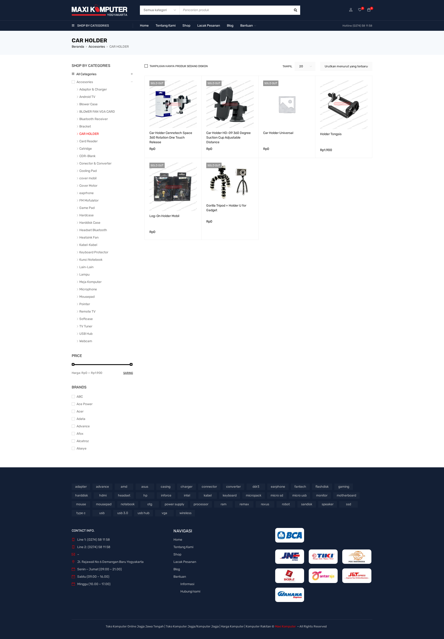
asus (144, 487)
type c (81, 513)
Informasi (187, 584)
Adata (81, 419)
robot (286, 504)
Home (177, 540)
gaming (343, 487)
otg (149, 504)
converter (233, 487)
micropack (253, 495)
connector (209, 487)
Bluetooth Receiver (93, 119)
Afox (80, 434)
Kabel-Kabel (88, 245)
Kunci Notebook (90, 260)
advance (102, 487)
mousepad (103, 504)
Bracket (85, 126)
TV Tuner (85, 326)
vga (164, 513)
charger (186, 487)
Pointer (84, 304)
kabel (208, 495)
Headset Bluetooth (93, 230)
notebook (128, 504)
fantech (300, 487)
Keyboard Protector (93, 252)
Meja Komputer (90, 282)
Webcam (85, 341)
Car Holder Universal (278, 133)
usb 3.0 (122, 513)
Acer (80, 411)
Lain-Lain (86, 267)
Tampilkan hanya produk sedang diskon (179, 66)
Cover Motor (88, 186)
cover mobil (87, 178)
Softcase (86, 319)
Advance (83, 426)
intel (187, 495)
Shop (177, 554)
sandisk (306, 504)
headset (124, 495)
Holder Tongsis (331, 134)
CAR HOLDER (89, 134)
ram (223, 504)
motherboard (346, 495)
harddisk (81, 495)
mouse (81, 504)
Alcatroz (83, 441)
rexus (265, 504)
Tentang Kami (183, 547)
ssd (348, 504)
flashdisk (322, 487)
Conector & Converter (95, 163)
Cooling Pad (88, 171)
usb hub (143, 513)
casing (165, 487)
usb (102, 513)
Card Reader (88, 141)
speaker (327, 504)
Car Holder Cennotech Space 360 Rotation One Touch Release (170, 137)
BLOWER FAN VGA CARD (97, 112)
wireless (185, 513)
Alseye (81, 448)
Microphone (88, 289)
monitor (321, 495)
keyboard (230, 495)
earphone (278, 487)
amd (124, 487)
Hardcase (86, 215)
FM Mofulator (89, 200)
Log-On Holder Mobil (164, 216)
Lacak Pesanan (184, 562)
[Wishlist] (359, 10)
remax (244, 504)
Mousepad (87, 297)
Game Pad (87, 208)
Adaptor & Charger (93, 89)
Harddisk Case (89, 223)
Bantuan (179, 577)
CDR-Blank (87, 156)
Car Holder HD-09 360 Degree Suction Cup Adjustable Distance (228, 137)
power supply (174, 504)
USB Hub (85, 334)
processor (201, 504)
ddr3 (256, 487)
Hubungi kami (190, 591)
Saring (128, 373)
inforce (166, 495)
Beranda (78, 47)
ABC (80, 397)
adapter (81, 487)
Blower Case (88, 104)
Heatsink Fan (89, 237)
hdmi (103, 495)
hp (145, 495)
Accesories (97, 47)
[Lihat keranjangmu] (368, 10)
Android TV (87, 97)
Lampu (84, 274)
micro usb (299, 495)
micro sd (277, 495)
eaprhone (86, 193)
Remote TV (87, 311)
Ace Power (84, 404)
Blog (176, 569)
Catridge (85, 149)
